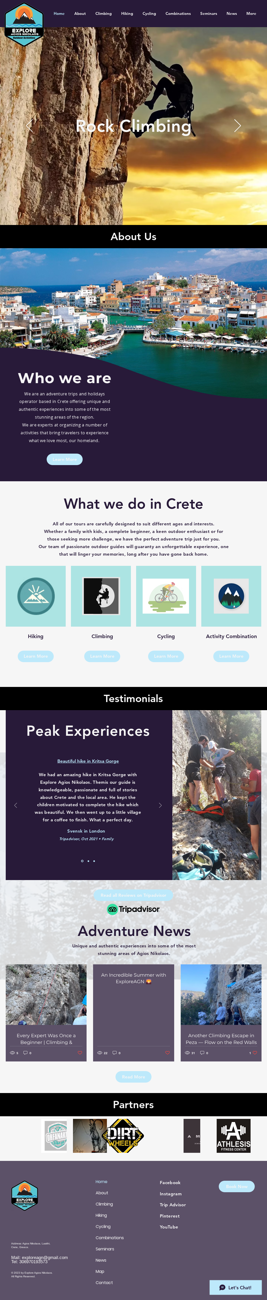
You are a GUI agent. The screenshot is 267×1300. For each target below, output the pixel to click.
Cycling (103, 1227)
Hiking (101, 1215)
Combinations (110, 1238)
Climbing (104, 1204)
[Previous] (29, 126)
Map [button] (100, 1271)
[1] (82, 861)
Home (101, 1182)
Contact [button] (104, 1283)
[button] (36, 656)
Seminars (105, 1249)
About (102, 1193)
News (101, 1260)
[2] (88, 861)
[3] (94, 861)
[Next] (237, 126)
